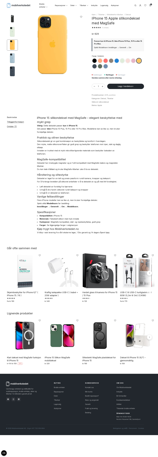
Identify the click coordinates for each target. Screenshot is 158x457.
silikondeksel (104, 102)
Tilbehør (83, 5)
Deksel (128, 15)
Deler (72, 5)
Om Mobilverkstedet (123, 387)
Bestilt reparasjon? (92, 396)
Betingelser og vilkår (120, 428)
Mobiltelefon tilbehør (115, 15)
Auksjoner (115, 5)
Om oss (120, 383)
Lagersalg (104, 5)
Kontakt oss (89, 387)
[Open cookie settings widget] (4, 452)
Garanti (87, 404)
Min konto (89, 392)
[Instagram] (13, 399)
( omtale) (105, 28)
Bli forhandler (121, 396)
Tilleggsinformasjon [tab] (15, 122)
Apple (100, 105)
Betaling (88, 413)
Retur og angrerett (92, 400)
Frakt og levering (91, 408)
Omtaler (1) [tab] (12, 126)
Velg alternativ (13, 306)
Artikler (119, 404)
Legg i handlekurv (125, 86)
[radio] (94, 60)
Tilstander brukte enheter (125, 408)
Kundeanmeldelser (123, 400)
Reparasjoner (60, 5)
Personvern (133, 428)
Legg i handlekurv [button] (52, 306)
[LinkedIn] (19, 399)
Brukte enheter (59, 387)
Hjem (94, 15)
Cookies (141, 428)
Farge (94, 56)
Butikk (57, 383)
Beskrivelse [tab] (12, 117)
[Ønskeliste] (145, 5)
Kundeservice (92, 383)
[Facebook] (8, 399)
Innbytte (94, 5)
